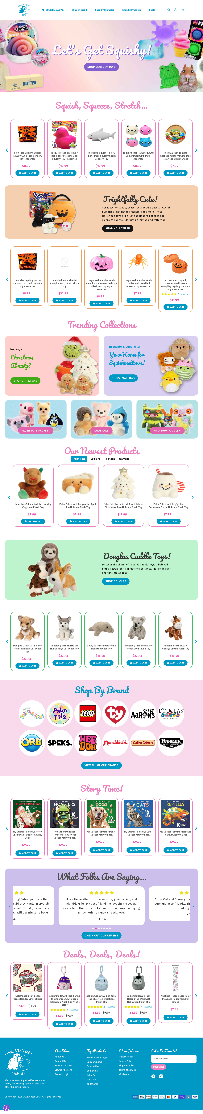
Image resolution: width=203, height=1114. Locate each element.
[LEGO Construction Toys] (87, 713)
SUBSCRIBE (158, 1067)
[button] (169, 10)
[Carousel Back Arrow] (7, 150)
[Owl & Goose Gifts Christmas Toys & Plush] (77, 366)
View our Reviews (63, 1070)
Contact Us (60, 1061)
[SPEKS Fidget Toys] (59, 743)
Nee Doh (91, 1079)
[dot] (93, 928)
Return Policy (125, 1061)
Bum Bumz (92, 1070)
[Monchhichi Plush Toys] (115, 743)
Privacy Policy (126, 1056)
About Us (59, 1056)
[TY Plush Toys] (115, 713)
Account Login (62, 1074)
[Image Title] (175, 366)
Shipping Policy (127, 1065)
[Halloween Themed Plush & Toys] (53, 212)
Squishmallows (94, 1062)
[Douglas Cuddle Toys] (171, 713)
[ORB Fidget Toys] (32, 743)
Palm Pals (92, 1075)
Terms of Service (127, 1070)
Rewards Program (64, 1065)
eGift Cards (92, 1084)
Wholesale (124, 1074)
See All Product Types (98, 1057)
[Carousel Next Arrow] (196, 150)
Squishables (93, 1066)
